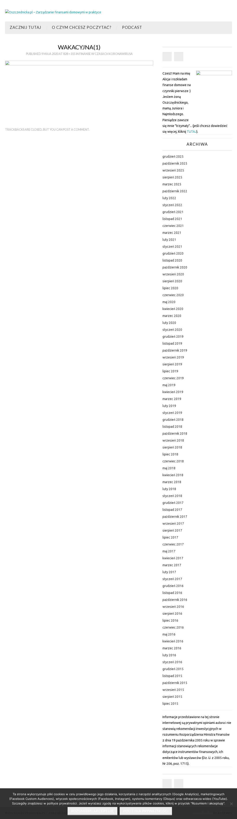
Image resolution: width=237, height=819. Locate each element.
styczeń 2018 (172, 496)
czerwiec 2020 (173, 295)
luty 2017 (169, 572)
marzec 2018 (171, 482)
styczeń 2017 (172, 579)
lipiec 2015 (170, 703)
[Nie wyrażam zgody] (231, 803)
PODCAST (132, 27)
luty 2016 (169, 655)
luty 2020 (169, 323)
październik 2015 (174, 683)
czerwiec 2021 (173, 226)
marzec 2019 (171, 399)
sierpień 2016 (172, 613)
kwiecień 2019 (172, 392)
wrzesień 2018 (173, 440)
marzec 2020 (171, 316)
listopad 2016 (172, 593)
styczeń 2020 (172, 329)
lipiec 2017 (170, 537)
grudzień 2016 (173, 586)
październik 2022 (174, 191)
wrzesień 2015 (173, 690)
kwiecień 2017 (172, 558)
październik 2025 (174, 163)
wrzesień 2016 (173, 606)
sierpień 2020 (172, 281)
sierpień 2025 (172, 177)
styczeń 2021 (172, 246)
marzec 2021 (171, 233)
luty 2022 (169, 198)
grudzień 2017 (173, 503)
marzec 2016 (171, 648)
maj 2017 (168, 551)
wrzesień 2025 (173, 170)
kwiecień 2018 (172, 475)
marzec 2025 (171, 184)
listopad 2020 (172, 260)
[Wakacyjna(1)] (79, 88)
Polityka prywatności (145, 811)
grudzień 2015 (173, 669)
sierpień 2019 (172, 364)
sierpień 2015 (172, 697)
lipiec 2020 (170, 288)
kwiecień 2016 (172, 641)
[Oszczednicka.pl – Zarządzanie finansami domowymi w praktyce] (53, 12)
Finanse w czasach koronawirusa (106, 54)
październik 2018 (174, 433)
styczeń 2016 (172, 662)
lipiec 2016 (170, 620)
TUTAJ (191, 131)
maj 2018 (168, 468)
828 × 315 (69, 54)
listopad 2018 (172, 426)
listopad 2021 (172, 219)
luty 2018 (169, 489)
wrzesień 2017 (173, 523)
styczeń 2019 (172, 413)
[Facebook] (167, 56)
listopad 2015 (172, 676)
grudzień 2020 (173, 253)
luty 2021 (169, 239)
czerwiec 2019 (173, 378)
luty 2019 (169, 406)
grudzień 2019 (173, 336)
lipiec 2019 (170, 371)
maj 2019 (168, 385)
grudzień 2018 (173, 420)
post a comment (76, 129)
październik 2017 (174, 516)
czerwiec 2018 (173, 461)
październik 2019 (174, 350)
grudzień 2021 (173, 212)
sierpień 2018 (172, 447)
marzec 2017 (171, 565)
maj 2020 (168, 302)
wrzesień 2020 (173, 274)
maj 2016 (168, 634)
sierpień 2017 (172, 530)
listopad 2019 (172, 343)
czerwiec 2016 (173, 627)
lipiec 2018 (170, 454)
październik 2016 (174, 600)
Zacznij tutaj (25, 27)
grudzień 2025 (173, 156)
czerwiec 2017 (173, 544)
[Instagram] (178, 56)
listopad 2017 (172, 510)
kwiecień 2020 (172, 309)
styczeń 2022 (172, 205)
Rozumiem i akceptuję (92, 811)
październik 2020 (174, 267)
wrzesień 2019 (173, 357)
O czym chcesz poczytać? (81, 27)
